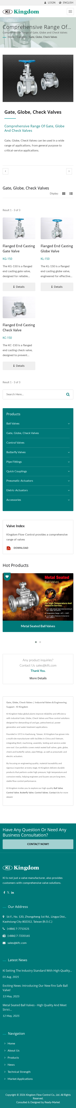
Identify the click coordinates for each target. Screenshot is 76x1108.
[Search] (68, 394)
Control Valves (15, 442)
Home (11, 37)
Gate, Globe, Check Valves (43, 37)
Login (51, 3)
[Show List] (71, 193)
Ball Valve (58, 788)
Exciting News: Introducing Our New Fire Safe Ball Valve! (35, 988)
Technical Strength (19, 1071)
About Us (13, 1050)
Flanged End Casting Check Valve (19, 327)
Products (13, 1057)
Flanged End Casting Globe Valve (57, 248)
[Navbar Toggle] (70, 11)
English (68, 2)
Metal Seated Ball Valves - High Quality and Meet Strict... (35, 1007)
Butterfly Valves (16, 452)
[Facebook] (4, 893)
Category (22, 37)
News (11, 1064)
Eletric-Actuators (17, 490)
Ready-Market (52, 1102)
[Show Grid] (64, 193)
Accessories (13, 499)
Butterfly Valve (27, 793)
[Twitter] (8, 893)
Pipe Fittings (14, 461)
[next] (69, 171)
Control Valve (12, 793)
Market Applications (20, 1079)
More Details (38, 678)
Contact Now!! (38, 844)
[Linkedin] (12, 893)
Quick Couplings (16, 471)
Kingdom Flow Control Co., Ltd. (43, 1095)
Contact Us (54, 793)
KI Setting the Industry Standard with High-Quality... (37, 971)
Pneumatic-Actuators (19, 480)
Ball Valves (12, 423)
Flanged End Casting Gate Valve (19, 248)
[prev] (5, 171)
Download (20, 547)
